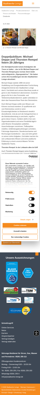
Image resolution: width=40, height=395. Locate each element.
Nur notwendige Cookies (20, 237)
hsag (24, 392)
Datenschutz (16, 390)
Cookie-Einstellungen (28, 390)
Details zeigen (25, 219)
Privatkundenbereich (23, 10)
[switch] (32, 199)
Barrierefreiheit (6, 390)
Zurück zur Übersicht (11, 242)
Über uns (35, 10)
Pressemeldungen (24, 13)
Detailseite (6, 16)
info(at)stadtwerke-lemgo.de (12, 377)
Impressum (23, 186)
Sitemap (23, 387)
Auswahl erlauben (20, 231)
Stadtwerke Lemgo (8, 10)
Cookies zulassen (20, 225)
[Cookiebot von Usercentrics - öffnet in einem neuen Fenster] (29, 156)
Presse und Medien (9, 13)
